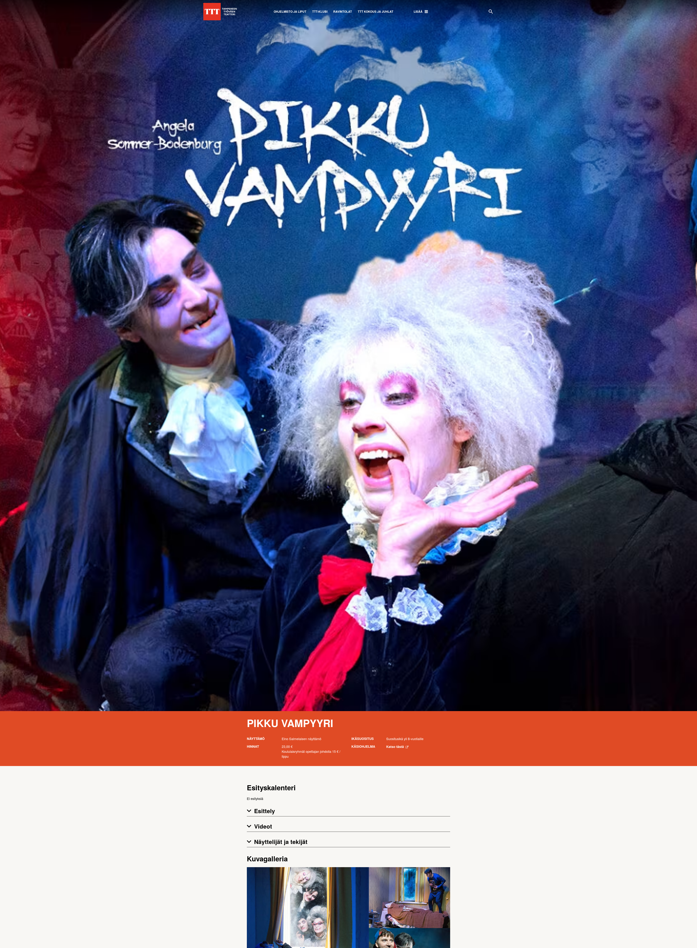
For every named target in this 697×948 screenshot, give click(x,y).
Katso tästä (395, 746)
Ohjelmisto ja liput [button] (290, 11)
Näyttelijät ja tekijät (280, 841)
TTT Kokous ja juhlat (375, 11)
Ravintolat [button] (342, 11)
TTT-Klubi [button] (319, 11)
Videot (263, 826)
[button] (348, 810)
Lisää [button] (418, 11)
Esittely (264, 811)
